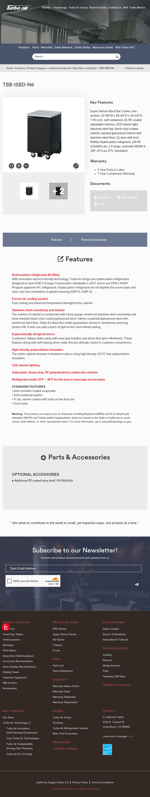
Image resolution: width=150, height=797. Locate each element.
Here (131, 736)
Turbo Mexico (137, 7)
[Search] (118, 57)
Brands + (47, 7)
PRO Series (59, 628)
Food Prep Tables (13, 634)
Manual (107, 660)
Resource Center (103, 47)
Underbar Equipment (59, 68)
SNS (125, 7)
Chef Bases (9, 650)
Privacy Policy (80, 782)
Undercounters (11, 639)
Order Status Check (117, 685)
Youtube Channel (65, 749)
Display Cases (11, 672)
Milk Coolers (10, 682)
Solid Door (91, 68)
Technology (60, 7)
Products (24, 47)
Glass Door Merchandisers (18, 655)
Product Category (36, 68)
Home (9, 68)
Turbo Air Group (78, 7)
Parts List (58, 665)
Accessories (10, 688)
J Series (57, 645)
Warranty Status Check (66, 686)
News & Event (62, 742)
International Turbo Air (115, 639)
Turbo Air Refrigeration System (70, 728)
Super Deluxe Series (64, 634)
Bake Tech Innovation (65, 733)
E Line (56, 650)
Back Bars (78, 68)
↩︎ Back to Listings (134, 68)
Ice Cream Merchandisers (18, 661)
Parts (35, 47)
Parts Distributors (63, 670)
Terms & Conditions (102, 782)
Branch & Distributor (114, 634)
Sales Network (64, 47)
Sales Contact (111, 628)
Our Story (8, 717)
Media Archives (111, 665)
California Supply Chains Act (52, 782)
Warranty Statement (64, 696)
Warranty (46, 47)
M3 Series (58, 639)
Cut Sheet (104, 197)
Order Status (83, 47)
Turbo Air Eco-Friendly (19, 754)
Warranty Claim (61, 691)
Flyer (106, 670)
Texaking (58, 722)
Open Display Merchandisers (19, 666)
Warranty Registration (65, 702)
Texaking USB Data (114, 676)
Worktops (8, 645)
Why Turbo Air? (125, 47)
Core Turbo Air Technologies (22, 738)
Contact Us (114, 7)
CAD (101, 204)
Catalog (107, 654)
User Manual (129, 197)
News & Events (97, 7)
